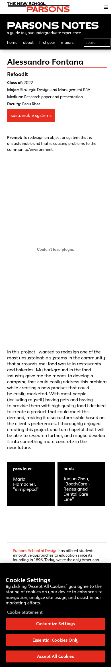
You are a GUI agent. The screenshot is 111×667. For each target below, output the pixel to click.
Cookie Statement (25, 612)
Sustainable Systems (31, 115)
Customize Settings (55, 623)
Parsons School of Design (35, 550)
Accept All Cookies (55, 656)
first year (47, 42)
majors (67, 42)
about (28, 42)
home (12, 42)
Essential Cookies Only (55, 640)
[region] (55, 615)
